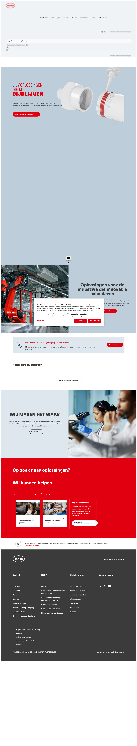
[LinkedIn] (100, 586)
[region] (69, 312)
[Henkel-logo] (10, 5)
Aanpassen (40, 320)
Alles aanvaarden (94, 320)
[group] (68, 166)
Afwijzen (80, 320)
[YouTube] (109, 586)
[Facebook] (104, 586)
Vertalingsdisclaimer (32, 545)
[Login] (7, 47)
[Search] (9, 41)
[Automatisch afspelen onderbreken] (68, 258)
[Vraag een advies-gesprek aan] (28, 513)
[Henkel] (19, 558)
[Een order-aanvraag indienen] (54, 513)
